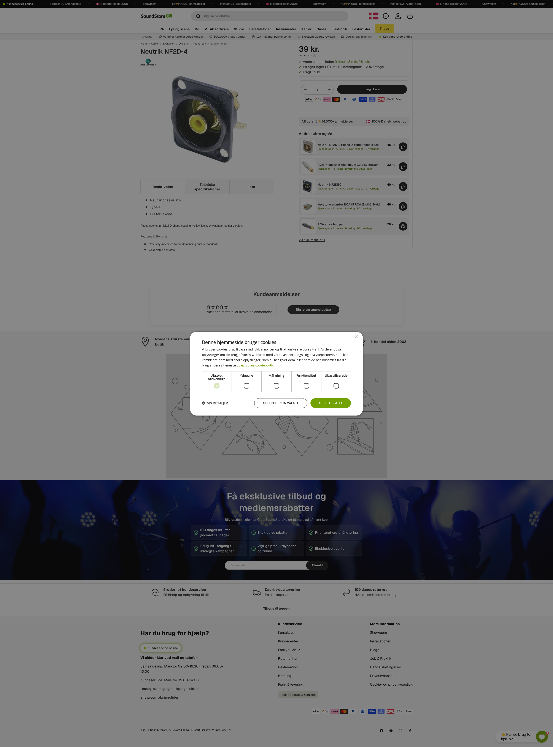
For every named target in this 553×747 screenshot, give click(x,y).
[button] (215, 403)
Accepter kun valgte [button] (281, 403)
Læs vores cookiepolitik (256, 365)
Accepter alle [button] (331, 403)
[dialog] (276, 373)
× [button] (356, 336)
